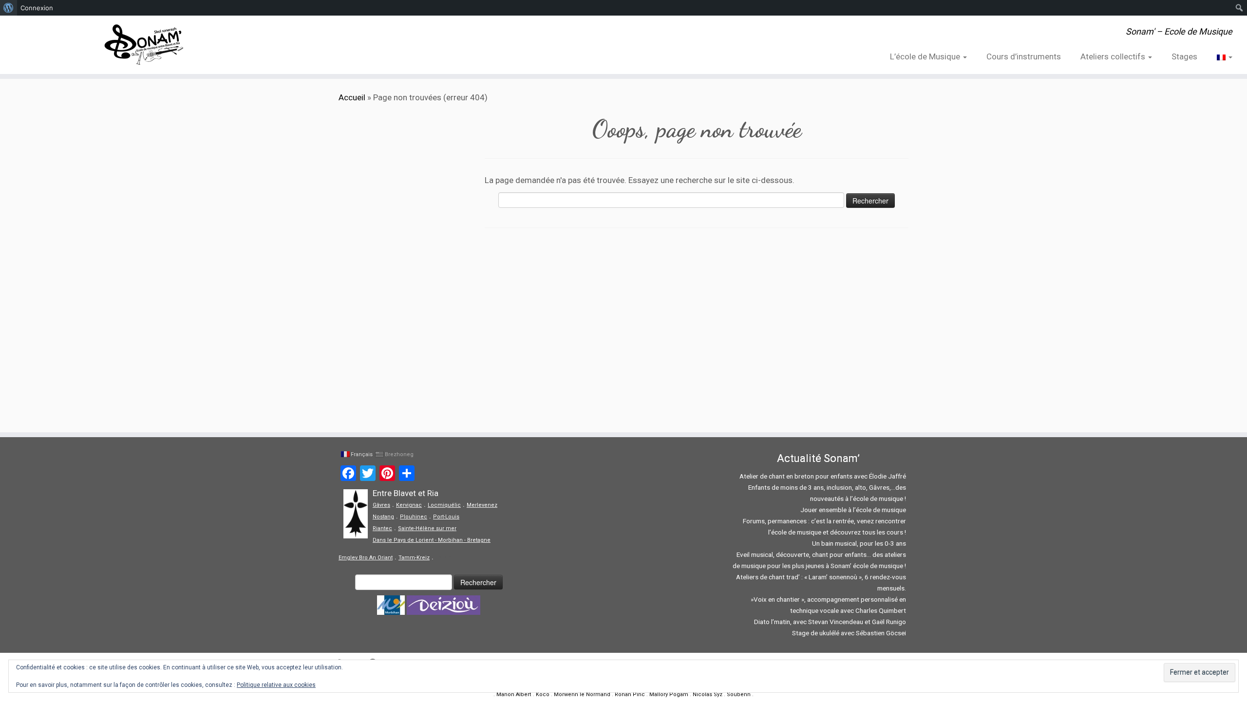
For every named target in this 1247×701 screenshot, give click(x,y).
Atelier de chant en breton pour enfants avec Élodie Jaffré (822, 476)
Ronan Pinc (630, 694)
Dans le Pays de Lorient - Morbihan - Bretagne (432, 540)
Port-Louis (446, 517)
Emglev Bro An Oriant (366, 557)
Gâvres (381, 505)
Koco (542, 694)
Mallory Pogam (668, 694)
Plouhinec (413, 517)
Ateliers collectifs (1113, 56)
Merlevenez (482, 505)
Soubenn (739, 694)
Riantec (382, 528)
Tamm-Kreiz (414, 557)
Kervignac (409, 505)
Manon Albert (513, 694)
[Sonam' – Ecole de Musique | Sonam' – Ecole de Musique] (144, 44)
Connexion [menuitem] (36, 8)
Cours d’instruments (1023, 56)
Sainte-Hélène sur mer (427, 528)
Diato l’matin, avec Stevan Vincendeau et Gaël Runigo (830, 622)
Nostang (383, 517)
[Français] (1219, 57)
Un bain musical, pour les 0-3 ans (859, 543)
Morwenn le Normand (582, 694)
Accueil (352, 97)
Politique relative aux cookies (276, 685)
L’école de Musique (926, 56)
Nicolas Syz (707, 694)
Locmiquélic (444, 505)
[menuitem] (8, 8)
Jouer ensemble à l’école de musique (853, 510)
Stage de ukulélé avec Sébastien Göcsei (849, 633)
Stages (1184, 56)
